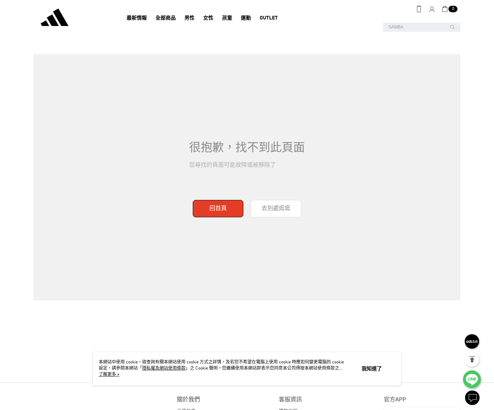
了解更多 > (109, 374)
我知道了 (372, 368)
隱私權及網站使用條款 (164, 368)
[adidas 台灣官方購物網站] (74, 18)
